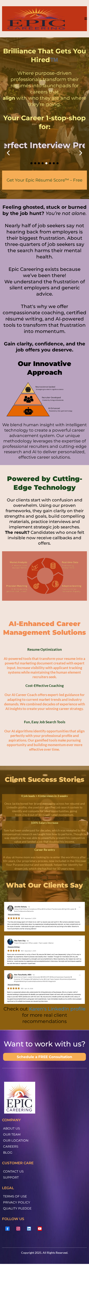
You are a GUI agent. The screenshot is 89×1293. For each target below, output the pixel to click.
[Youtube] (39, 1228)
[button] (85, 18)
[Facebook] (7, 1228)
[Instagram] (18, 1228)
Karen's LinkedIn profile (57, 1009)
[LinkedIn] (29, 1228)
